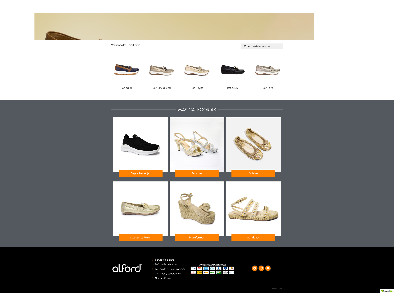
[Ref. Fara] (267, 68)
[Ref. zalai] (126, 68)
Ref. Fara (268, 88)
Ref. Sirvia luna (162, 88)
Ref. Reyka (197, 88)
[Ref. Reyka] (197, 68)
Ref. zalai (126, 88)
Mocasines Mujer (140, 237)
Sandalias (253, 237)
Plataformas (197, 237)
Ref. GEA (232, 88)
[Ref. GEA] (232, 68)
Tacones (197, 173)
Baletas (253, 173)
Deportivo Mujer (141, 173)
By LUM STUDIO (277, 288)
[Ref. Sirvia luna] (161, 68)
